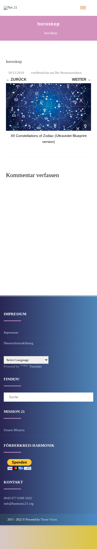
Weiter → (81, 79)
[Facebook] (86, 519)
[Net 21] (10, 7)
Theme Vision (49, 519)
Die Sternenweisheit (68, 73)
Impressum (11, 332)
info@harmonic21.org (19, 503)
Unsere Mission (14, 430)
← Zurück (16, 79)
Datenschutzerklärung (18, 343)
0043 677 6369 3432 (18, 498)
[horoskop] (48, 107)
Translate (35, 366)
